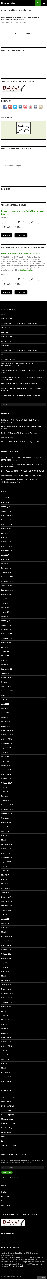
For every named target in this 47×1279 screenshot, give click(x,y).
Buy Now (7, 235)
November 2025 (7, 520)
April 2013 (5, 1064)
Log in (3, 1192)
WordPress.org (7, 1205)
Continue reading (27, 270)
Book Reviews (6, 319)
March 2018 (5, 840)
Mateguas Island (7, 1119)
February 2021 (6, 721)
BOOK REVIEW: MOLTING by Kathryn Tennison (19, 433)
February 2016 (6, 936)
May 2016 (5, 923)
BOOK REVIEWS (7, 1106)
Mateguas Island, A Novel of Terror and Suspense (20, 323)
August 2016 (6, 910)
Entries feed (5, 1196)
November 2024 (7, 542)
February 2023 (6, 621)
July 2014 (4, 1011)
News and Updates (8, 1123)
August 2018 (6, 822)
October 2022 (6, 634)
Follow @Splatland (16, 1266)
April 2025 (5, 537)
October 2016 (6, 901)
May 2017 (5, 875)
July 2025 (4, 533)
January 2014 (6, 1033)
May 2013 (5, 1059)
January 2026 (6, 511)
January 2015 (6, 985)
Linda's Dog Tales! (7, 1115)
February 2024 (6, 568)
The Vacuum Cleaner (9, 1145)
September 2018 (7, 818)
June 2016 (5, 919)
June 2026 (5, 498)
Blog (3, 314)
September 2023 (7, 590)
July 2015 (4, 963)
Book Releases (6, 1101)
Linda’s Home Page (8, 310)
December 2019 (7, 774)
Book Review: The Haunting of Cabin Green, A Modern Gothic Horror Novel (20, 18)
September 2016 (7, 906)
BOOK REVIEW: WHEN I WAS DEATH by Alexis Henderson (23, 442)
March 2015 (5, 976)
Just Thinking (6, 1110)
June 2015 (5, 967)
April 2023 (5, 612)
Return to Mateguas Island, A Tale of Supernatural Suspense (21, 389)
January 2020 (6, 770)
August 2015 (6, 958)
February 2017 (6, 888)
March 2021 (5, 717)
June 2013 (5, 1055)
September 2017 (7, 857)
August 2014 (6, 1007)
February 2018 (6, 844)
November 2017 (7, 849)
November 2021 (7, 682)
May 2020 (5, 757)
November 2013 (7, 1042)
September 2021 (7, 691)
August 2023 (6, 594)
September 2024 (7, 550)
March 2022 (5, 664)
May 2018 (5, 831)
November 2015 (7, 949)
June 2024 (5, 555)
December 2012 (7, 1081)
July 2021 (4, 700)
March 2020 (5, 765)
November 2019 (7, 778)
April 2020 (5, 761)
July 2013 (4, 1050)
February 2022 (6, 669)
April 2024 (5, 559)
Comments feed (7, 1201)
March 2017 (5, 884)
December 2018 (7, 805)
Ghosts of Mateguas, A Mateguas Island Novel (20, 253)
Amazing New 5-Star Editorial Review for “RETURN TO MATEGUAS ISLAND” (21, 378)
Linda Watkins (8, 3)
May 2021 (5, 708)
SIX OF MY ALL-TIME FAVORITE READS (29, 471)
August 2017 (6, 862)
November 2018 (7, 809)
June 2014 (5, 1015)
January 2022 (6, 673)
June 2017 (5, 871)
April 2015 (5, 971)
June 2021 (5, 704)
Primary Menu (44, 3)
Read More (21, 235)
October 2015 (6, 954)
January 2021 (6, 726)
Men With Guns (7, 437)
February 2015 (6, 980)
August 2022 (6, 643)
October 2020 (6, 739)
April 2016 (5, 928)
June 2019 (5, 792)
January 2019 (6, 800)
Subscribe (7, 1172)
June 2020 (5, 752)
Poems (3, 1136)
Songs (3, 1141)
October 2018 (6, 814)
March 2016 (5, 932)
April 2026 (5, 502)
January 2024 (6, 572)
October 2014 (6, 998)
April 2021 (5, 713)
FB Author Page (8, 1233)
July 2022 (4, 647)
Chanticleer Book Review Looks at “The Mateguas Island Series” (23, 371)
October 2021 (6, 686)
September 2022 (7, 638)
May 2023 (5, 607)
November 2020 (7, 735)
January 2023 (6, 625)
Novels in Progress (8, 1128)
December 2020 (7, 730)
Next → (29, 33)
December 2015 (7, 945)
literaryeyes (5, 475)
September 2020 (7, 743)
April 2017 (5, 879)
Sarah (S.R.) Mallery (8, 458)
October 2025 (6, 524)
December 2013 (7, 1037)
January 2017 (6, 892)
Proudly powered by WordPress (11, 1276)
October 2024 (6, 546)
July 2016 (4, 914)
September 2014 (7, 1002)
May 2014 (5, 1020)
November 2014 (7, 993)
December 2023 (7, 577)
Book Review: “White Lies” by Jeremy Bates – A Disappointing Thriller (18, 365)
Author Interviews (8, 1097)
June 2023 (5, 603)
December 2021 (7, 678)
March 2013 (5, 1068)
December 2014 (7, 989)
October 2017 (6, 853)
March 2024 (5, 564)
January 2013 (6, 1077)
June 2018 (5, 827)
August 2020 (6, 748)
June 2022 (5, 651)
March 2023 (5, 616)
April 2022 (5, 660)
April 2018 (5, 835)
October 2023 (6, 585)
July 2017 (4, 866)
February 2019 (6, 796)
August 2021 (6, 695)
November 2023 (7, 581)
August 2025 (6, 528)
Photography (6, 1132)
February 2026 (6, 507)
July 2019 (4, 787)
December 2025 (7, 515)
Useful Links (6, 328)
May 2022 (5, 656)
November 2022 (7, 629)
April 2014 (5, 1024)
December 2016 (7, 897)
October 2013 (6, 1046)
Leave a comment (20, 22)
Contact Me (5, 332)
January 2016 (6, 941)
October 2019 (6, 783)
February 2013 (6, 1072)
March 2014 (5, 1028)
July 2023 (4, 599)
